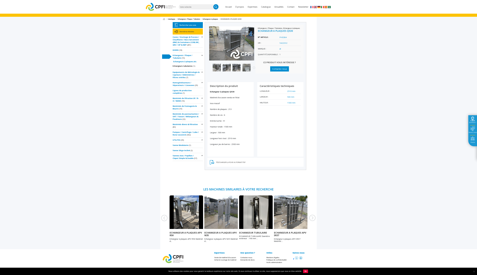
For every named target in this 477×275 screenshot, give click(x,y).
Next (253, 69)
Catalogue (266, 6)
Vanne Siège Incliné (181, 150)
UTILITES (176, 140)
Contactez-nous (279, 69)
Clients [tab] (472, 142)
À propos (239, 6)
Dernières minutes (186, 31)
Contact (290, 6)
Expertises (252, 6)
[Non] (474, 271)
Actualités (278, 6)
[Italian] (322, 6)
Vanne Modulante (180, 145)
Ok (306, 271)
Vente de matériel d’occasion (225, 257)
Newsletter (303, 6)
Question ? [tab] (472, 122)
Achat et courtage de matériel (225, 260)
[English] (315, 6)
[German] (319, 6)
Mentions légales (272, 257)
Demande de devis (247, 260)
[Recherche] (216, 6)
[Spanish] (326, 6)
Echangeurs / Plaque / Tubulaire (189, 19)
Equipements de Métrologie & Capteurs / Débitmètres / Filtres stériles (186, 75)
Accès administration (274, 262)
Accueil (228, 6)
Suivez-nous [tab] (473, 132)
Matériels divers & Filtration (185, 124)
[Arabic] (329, 6)
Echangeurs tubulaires (182, 66)
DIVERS (176, 50)
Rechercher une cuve (187, 25)
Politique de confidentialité (276, 260)
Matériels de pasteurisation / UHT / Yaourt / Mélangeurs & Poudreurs (186, 116)
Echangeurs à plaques (210, 19)
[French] (312, 6)
